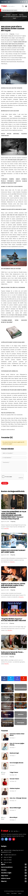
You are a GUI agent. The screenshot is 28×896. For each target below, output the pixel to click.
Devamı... (6, 528)
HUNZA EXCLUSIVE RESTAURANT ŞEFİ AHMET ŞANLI (13, 551)
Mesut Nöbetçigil (15, 808)
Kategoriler (14, 14)
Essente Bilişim (10, 891)
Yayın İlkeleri (14, 893)
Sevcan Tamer (14, 779)
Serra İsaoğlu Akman (16, 763)
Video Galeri (4, 1)
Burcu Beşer (13, 817)
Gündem (13, 870)
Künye (8, 893)
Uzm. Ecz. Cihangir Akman (18, 798)
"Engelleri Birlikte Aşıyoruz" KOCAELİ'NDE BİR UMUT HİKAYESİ (13, 620)
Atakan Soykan (15, 788)
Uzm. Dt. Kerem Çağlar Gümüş (17, 744)
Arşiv (9, 1)
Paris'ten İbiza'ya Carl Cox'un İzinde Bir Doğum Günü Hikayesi (12, 10)
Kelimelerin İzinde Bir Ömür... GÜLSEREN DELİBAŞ (12, 653)
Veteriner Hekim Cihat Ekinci (17, 734)
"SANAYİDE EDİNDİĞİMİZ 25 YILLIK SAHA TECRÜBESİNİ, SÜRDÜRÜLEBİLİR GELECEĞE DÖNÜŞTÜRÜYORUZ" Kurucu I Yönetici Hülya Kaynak (13, 515)
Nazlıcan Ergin (14, 753)
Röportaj (21, 14)
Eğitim (13, 864)
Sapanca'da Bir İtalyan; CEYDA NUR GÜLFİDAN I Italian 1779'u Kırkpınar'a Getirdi (13, 585)
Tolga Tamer (14, 772)
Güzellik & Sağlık (14, 873)
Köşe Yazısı (14, 875)
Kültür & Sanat (13, 878)
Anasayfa (8, 14)
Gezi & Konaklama (13, 867)
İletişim (19, 893)
